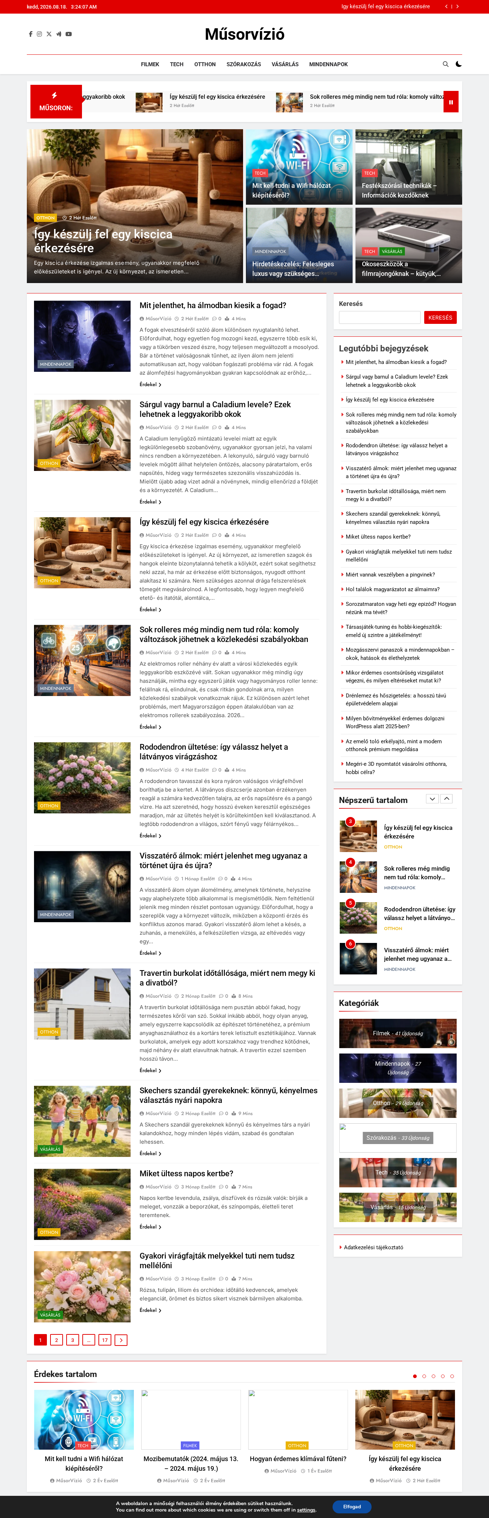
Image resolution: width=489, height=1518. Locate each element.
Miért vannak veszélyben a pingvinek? (390, 574)
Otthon (205, 64)
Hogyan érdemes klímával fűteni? (298, 1459)
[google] (58, 34)
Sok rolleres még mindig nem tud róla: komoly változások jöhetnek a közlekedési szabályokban (347, 7)
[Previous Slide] (446, 7)
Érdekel (148, 384)
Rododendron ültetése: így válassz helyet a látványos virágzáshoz (419, 880)
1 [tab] (415, 1376)
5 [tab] (452, 1376)
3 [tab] (433, 1376)
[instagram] (39, 34)
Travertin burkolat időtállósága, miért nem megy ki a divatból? (416, 962)
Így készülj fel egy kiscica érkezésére (131, 96)
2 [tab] (424, 1376)
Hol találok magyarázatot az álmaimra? (393, 589)
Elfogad (352, 1506)
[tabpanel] (83, 1437)
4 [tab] (443, 1376)
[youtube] (68, 34)
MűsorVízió (158, 318)
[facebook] (31, 34)
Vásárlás (285, 64)
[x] (49, 34)
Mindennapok (328, 64)
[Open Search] (446, 64)
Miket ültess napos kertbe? (186, 1173)
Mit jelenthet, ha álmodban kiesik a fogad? (213, 305)
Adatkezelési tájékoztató (373, 1247)
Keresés (351, 303)
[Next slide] (457, 7)
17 (105, 1340)
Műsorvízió (245, 34)
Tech (177, 64)
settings (306, 1510)
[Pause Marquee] (451, 101)
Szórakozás (244, 64)
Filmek (150, 64)
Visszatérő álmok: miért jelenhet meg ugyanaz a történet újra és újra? (416, 921)
